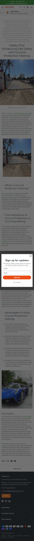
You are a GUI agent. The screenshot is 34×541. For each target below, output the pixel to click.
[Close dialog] (31, 256)
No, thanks (17, 282)
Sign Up (17, 277)
